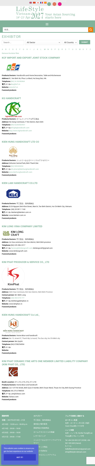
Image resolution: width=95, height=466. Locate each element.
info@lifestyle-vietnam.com (75, 452)
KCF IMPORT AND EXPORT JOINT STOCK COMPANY (31, 57)
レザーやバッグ (40, 436)
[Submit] (90, 29)
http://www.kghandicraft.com (20, 131)
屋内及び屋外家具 (40, 424)
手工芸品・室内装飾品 (42, 420)
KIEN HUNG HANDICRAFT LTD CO (20, 141)
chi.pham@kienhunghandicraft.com (25, 169)
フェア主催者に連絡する (74, 416)
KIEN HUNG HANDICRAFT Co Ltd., (20, 314)
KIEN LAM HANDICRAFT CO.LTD (19, 183)
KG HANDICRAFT (11, 98)
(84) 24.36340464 (18, 81)
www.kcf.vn (13, 87)
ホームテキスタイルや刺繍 (44, 432)
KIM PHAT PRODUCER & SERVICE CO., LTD (25, 262)
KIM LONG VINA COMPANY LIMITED (22, 226)
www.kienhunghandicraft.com (20, 172)
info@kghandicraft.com (20, 128)
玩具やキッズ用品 (40, 447)
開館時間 (5, 416)
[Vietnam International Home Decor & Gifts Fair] (46, 13)
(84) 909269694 (17, 166)
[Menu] (47, 23)
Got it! (20, 457)
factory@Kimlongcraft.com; (22, 248)
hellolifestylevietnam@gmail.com (78, 449)
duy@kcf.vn (15, 84)
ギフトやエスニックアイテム (45, 455)
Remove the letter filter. (10, 53)
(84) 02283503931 (18, 125)
